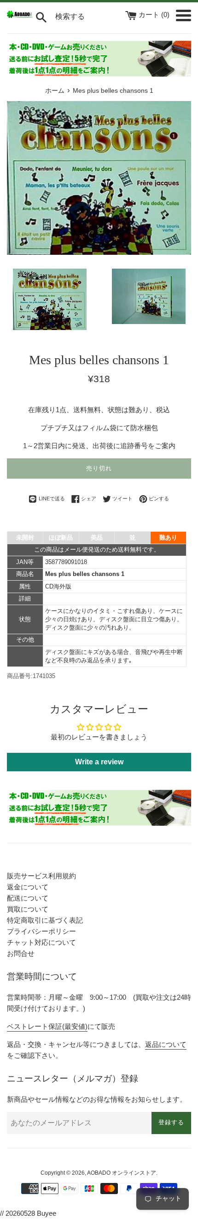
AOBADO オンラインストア (121, 1173)
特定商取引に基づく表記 (45, 920)
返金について (27, 887)
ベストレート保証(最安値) (47, 1026)
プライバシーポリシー (41, 931)
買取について (27, 909)
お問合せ (21, 953)
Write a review (99, 762)
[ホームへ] (20, 15)
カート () (155, 14)
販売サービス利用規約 (41, 876)
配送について (27, 898)
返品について (165, 1044)
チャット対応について (41, 942)
